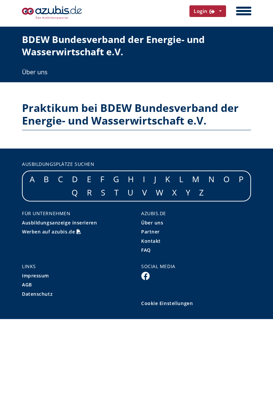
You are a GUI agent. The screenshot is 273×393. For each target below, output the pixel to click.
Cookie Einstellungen (167, 303)
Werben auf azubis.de (49, 231)
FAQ (146, 250)
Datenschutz (37, 294)
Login (201, 11)
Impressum (35, 275)
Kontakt (151, 241)
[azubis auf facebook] (145, 275)
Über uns (35, 72)
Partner (150, 231)
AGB (27, 284)
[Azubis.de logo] (52, 12)
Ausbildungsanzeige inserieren (59, 222)
